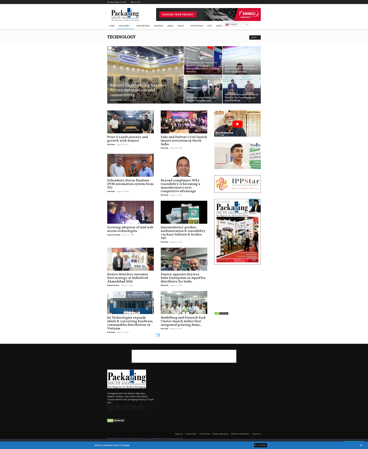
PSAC (209, 25)
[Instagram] (244, 2)
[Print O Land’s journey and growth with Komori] (130, 121)
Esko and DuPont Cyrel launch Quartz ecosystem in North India (184, 140)
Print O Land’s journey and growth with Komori (127, 139)
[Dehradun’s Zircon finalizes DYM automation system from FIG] (130, 165)
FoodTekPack (197, 25)
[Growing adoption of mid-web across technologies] (130, 212)
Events (181, 25)
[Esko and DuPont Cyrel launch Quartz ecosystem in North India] (184, 121)
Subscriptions (143, 25)
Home (112, 25)
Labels (170, 25)
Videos (219, 25)
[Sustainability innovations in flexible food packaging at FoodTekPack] (242, 89)
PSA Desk (111, 144)
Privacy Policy (190, 434)
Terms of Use (204, 434)
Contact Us (256, 434)
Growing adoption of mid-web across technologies (130, 229)
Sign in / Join (135, 2)
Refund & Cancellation (240, 434)
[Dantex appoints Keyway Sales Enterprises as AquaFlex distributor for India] (184, 259)
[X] (254, 2)
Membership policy (220, 434)
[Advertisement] (237, 289)
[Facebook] (239, 2)
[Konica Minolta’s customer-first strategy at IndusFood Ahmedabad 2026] (130, 259)
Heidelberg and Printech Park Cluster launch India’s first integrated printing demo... (183, 321)
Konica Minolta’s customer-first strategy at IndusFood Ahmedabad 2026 (128, 277)
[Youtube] (258, 2)
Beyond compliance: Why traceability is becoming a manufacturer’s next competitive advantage (180, 185)
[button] (257, 26)
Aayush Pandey (113, 235)
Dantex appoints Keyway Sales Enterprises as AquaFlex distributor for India (183, 277)
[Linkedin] (249, 2)
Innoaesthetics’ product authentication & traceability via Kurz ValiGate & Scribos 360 (183, 232)
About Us (179, 434)
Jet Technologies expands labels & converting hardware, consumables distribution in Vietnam (130, 323)
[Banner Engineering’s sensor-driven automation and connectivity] (145, 79)
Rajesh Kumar (116, 100)
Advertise (158, 25)
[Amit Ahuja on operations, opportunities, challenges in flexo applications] (242, 60)
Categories (124, 25)
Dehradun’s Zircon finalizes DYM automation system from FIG (130, 184)
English (233, 24)
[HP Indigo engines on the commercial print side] (203, 89)
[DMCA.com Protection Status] (116, 421)
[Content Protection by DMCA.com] (221, 314)
